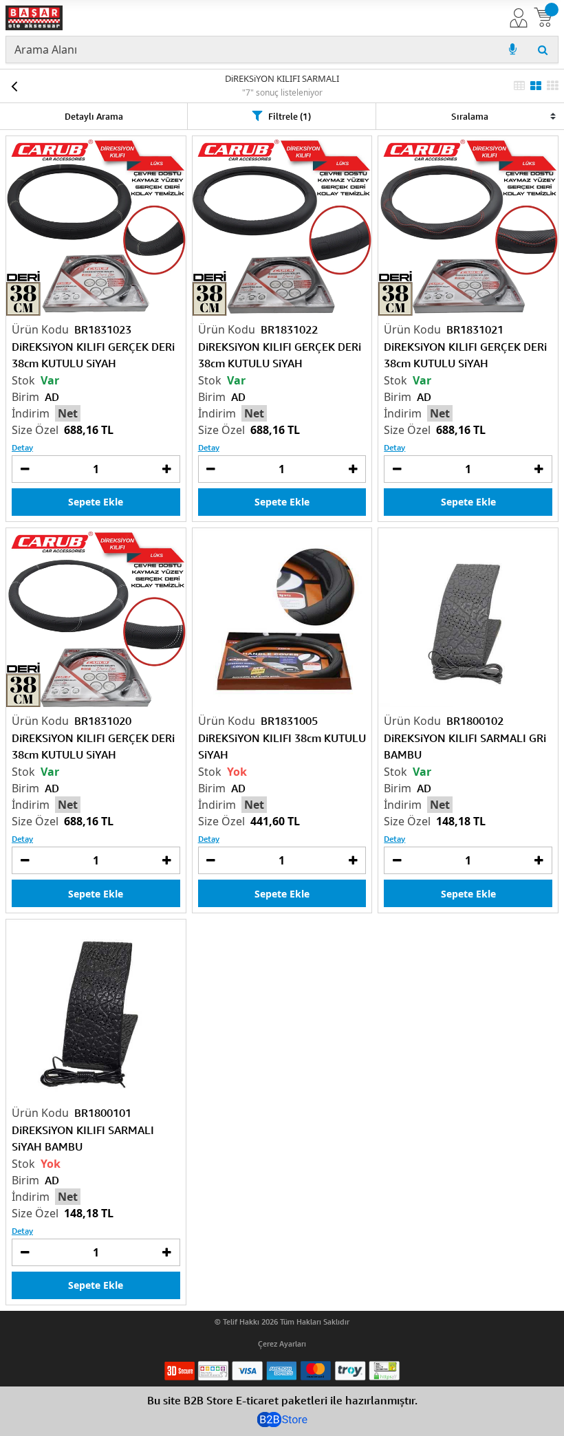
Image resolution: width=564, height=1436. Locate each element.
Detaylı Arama (94, 116)
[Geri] (14, 85)
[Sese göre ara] (512, 49)
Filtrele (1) (289, 116)
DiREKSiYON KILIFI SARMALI (282, 78)
